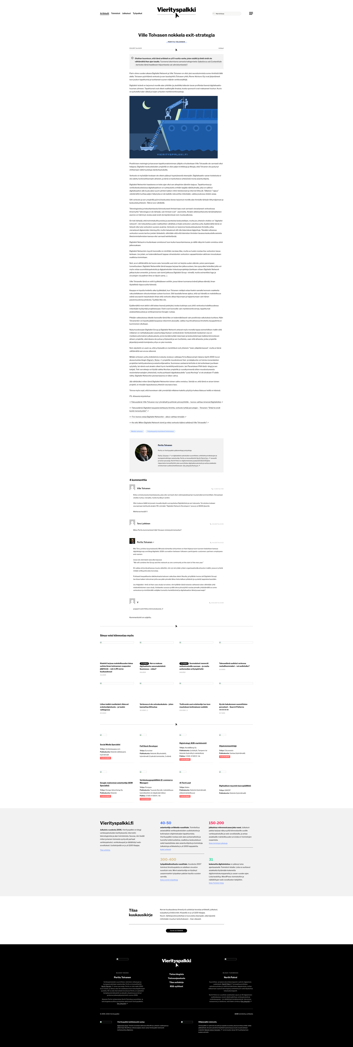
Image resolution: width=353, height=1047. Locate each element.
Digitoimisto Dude (122, 1025)
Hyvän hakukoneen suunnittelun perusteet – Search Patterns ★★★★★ (233, 707)
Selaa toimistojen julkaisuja (218, 843)
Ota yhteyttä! (121, 1004)
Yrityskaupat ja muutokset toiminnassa (160, 431)
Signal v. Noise (153, 360)
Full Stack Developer (149, 746)
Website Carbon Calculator (212, 1030)
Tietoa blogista (176, 974)
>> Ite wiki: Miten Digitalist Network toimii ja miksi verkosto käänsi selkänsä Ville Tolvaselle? (168, 422)
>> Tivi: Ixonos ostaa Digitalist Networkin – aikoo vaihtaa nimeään (156, 417)
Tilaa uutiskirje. (105, 850)
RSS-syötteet (176, 986)
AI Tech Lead (185, 783)
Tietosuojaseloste (176, 978)
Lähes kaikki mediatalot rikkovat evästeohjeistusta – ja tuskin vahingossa (114, 707)
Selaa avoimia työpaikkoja (169, 880)
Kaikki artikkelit (165, 849)
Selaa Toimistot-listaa (216, 883)
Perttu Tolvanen (163, 456)
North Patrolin (106, 986)
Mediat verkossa (136, 431)
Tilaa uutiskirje (176, 930)
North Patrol (226, 984)
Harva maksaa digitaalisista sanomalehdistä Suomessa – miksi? (152, 666)
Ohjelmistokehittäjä (228, 746)
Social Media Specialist (110, 744)
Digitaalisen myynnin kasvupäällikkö (235, 786)
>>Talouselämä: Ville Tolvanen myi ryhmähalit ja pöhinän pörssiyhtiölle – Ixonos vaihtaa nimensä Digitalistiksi (175, 402)
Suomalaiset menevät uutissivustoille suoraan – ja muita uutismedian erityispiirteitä (194, 666)
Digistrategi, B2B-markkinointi (193, 743)
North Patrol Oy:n (202, 458)
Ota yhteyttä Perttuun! (190, 466)
